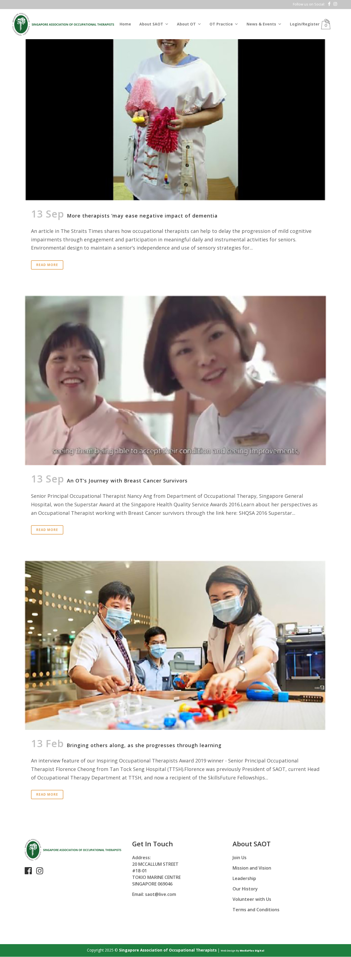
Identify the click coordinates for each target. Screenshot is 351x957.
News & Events (261, 24)
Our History (245, 889)
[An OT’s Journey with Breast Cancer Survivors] (175, 380)
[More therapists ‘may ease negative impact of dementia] (175, 100)
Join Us (240, 858)
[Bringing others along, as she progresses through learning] (175, 645)
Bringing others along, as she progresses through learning (144, 745)
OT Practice (221, 24)
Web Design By (242, 950)
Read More (47, 264)
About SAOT (151, 24)
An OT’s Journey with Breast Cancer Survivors (127, 480)
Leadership (244, 878)
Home (125, 24)
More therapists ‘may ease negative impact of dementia (142, 215)
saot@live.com (160, 894)
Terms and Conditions (256, 910)
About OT (186, 24)
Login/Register (304, 24)
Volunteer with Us (252, 899)
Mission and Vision (252, 868)
